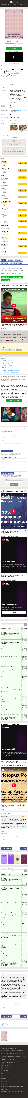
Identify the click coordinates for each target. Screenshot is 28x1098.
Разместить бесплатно (7, 473)
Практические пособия (6, 1088)
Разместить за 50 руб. (7, 451)
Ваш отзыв (3, 831)
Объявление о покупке (8, 360)
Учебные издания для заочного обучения (10, 1076)
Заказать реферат (6, 277)
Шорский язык (4, 1089)
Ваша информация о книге (8, 1002)
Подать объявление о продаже (9, 457)
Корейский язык (4, 1093)
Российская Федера (5, 1084)
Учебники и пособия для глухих (7, 1059)
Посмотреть (22, 163)
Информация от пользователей (11, 370)
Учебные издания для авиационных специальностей (12, 1086)
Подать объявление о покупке (9, 435)
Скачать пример (6, 280)
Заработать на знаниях (16, 263)
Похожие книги (6, 367)
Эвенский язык (4, 1067)
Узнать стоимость (17, 277)
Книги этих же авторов (8, 362)
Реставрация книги (14, 123)
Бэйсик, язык (3, 1078)
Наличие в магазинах (8, 369)
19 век (20, 4)
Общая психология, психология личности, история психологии (12, 1054)
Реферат (12, 110)
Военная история (4, 1081)
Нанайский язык (4, 1070)
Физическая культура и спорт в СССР (8, 1048)
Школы (2, 1073)
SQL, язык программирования (7, 1051)
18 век (15, 4)
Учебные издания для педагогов (8, 1062)
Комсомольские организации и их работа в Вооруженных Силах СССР (13, 1057)
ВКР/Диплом (23, 110)
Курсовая (17, 110)
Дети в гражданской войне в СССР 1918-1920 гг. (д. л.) (12, 1050)
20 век (25, 4)
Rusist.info (15, 2)
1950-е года (5, 1024)
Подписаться (14, 484)
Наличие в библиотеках (9, 363)
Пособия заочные (4, 1075)
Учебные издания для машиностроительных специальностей (14, 1068)
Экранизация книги (14, 63)
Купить (14, 48)
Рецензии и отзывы (7, 365)
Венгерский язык (4, 1080)
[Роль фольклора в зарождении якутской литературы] (4, 859)
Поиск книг (3, 4)
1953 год (4, 1023)
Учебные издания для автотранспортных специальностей (13, 1064)
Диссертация (13, 111)
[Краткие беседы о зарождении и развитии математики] (24, 859)
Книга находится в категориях (10, 372)
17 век (9, 4)
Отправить (23, 848)
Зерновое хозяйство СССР (6, 1065)
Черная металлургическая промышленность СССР (11, 1091)
